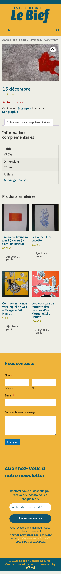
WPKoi (30, 567)
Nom (34, 388)
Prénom (9, 388)
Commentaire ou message (20, 412)
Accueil (6, 40)
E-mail (9, 395)
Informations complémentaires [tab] (28, 122)
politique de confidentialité (34, 538)
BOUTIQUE (20, 40)
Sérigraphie (10, 112)
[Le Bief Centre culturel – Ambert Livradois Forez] (30, 14)
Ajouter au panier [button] (13, 258)
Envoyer (12, 442)
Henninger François (16, 180)
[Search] (58, 30)
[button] (53, 49)
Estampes (35, 40)
